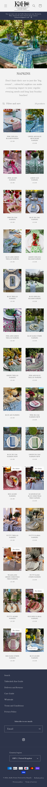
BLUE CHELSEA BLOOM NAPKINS (34, 297)
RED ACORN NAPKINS (12, 495)
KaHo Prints (13, 778)
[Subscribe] (39, 729)
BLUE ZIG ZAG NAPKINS (35, 219)
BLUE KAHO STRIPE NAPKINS (34, 337)
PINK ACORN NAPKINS (12, 179)
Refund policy (39, 778)
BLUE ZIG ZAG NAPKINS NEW (12, 455)
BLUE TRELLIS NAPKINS (12, 297)
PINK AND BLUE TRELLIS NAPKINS (34, 377)
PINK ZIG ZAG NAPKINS (12, 219)
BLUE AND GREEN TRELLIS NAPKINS (12, 258)
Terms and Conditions (14, 705)
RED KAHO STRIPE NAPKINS (12, 657)
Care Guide (9, 693)
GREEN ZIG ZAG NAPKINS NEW (35, 455)
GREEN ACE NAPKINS (34, 179)
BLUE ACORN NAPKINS (35, 657)
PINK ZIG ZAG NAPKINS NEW (34, 416)
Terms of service (31, 782)
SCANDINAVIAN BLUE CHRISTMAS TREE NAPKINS (34, 496)
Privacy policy (18, 782)
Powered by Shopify (24, 778)
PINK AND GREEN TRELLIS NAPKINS (12, 337)
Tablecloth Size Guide (13, 681)
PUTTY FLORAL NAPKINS (34, 536)
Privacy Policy (10, 711)
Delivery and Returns (13, 687)
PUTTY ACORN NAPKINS (12, 617)
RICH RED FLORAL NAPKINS (35, 617)
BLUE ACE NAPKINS (12, 415)
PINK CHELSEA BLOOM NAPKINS (12, 137)
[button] (6, 6)
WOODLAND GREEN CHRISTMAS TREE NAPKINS (12, 577)
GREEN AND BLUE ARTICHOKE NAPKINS (34, 138)
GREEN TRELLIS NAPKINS (12, 377)
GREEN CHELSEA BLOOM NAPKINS (34, 258)
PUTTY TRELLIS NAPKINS (12, 536)
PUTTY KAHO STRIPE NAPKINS (35, 576)
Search (7, 675)
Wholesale (8, 699)
